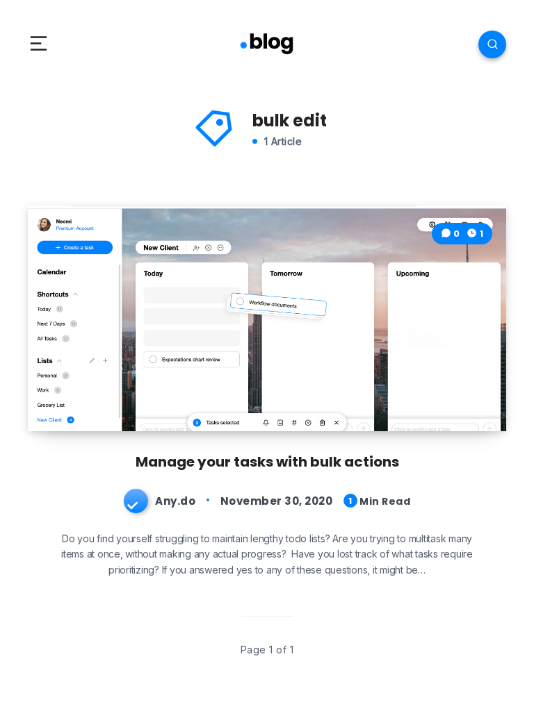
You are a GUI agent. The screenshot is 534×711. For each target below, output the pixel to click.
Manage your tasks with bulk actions (267, 461)
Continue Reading (450, 392)
